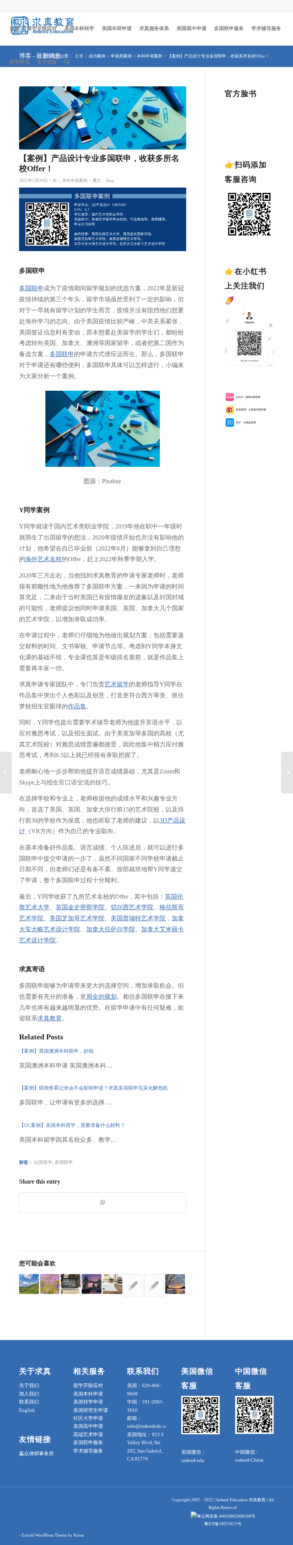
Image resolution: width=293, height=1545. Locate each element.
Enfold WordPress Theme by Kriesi (53, 1535)
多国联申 (64, 1162)
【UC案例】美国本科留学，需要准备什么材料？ (72, 1125)
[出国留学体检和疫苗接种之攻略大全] (112, 1284)
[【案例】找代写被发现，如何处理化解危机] (287, 773)
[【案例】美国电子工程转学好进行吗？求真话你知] (6, 773)
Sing (110, 180)
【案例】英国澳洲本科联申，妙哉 (56, 1051)
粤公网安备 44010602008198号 (226, 1516)
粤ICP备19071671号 (222, 1523)
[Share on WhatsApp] (102, 1202)
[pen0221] (102, 118)
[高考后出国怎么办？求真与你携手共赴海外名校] (70, 1284)
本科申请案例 (74, 180)
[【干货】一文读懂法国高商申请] (154, 1285)
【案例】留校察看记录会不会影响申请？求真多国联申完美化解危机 (93, 1088)
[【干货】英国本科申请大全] (91, 1284)
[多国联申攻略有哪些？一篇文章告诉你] (29, 1284)
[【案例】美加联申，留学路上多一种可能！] (50, 1284)
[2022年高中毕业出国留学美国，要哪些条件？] (133, 1285)
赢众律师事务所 (36, 1453)
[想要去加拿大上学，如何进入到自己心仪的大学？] (175, 1284)
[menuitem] (14, 28)
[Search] (67, 62)
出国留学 (43, 1162)
